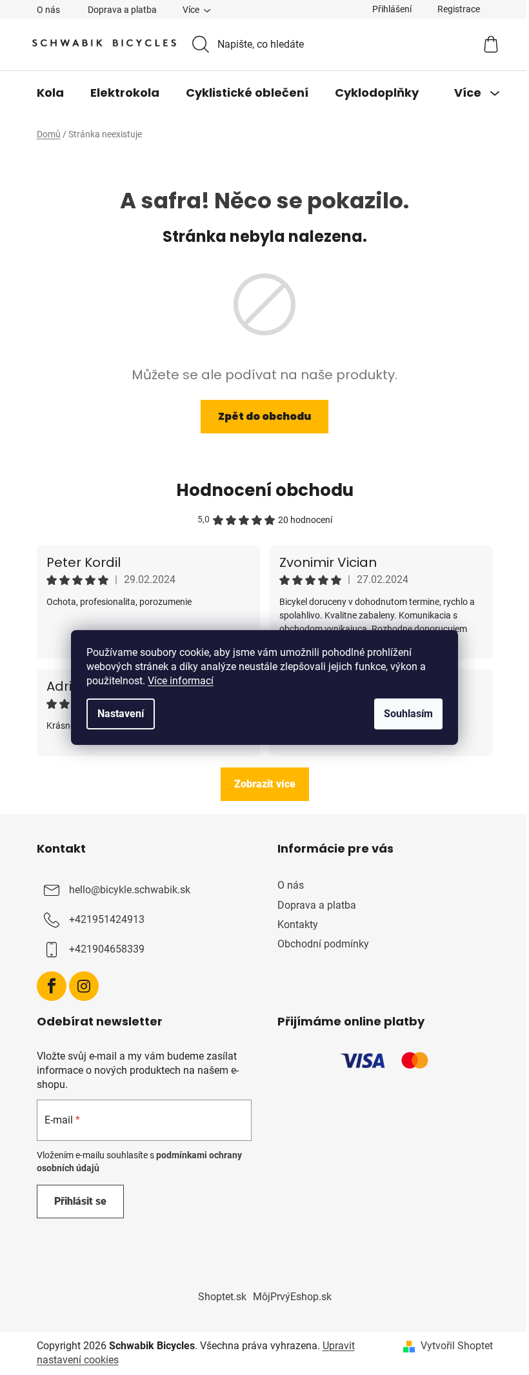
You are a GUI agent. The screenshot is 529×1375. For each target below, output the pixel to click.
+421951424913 (107, 920)
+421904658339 (107, 950)
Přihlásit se (80, 1201)
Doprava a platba (122, 10)
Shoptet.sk (222, 1297)
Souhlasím (408, 713)
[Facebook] (51, 986)
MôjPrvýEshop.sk (292, 1297)
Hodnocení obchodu (265, 490)
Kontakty (297, 924)
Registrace (458, 9)
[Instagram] (84, 986)
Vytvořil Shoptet (457, 1346)
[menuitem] (50, 93)
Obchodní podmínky (323, 944)
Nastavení (120, 713)
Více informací (181, 681)
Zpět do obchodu (264, 416)
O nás (48, 10)
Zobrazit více (264, 784)
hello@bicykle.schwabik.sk (129, 890)
